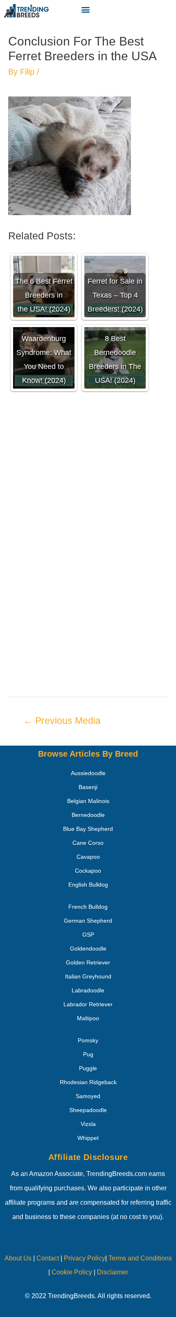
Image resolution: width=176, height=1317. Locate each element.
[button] (85, 9)
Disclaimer (112, 1272)
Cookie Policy (72, 1272)
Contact (47, 1258)
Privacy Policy (84, 1258)
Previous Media (62, 720)
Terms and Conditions (140, 1258)
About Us (18, 1258)
